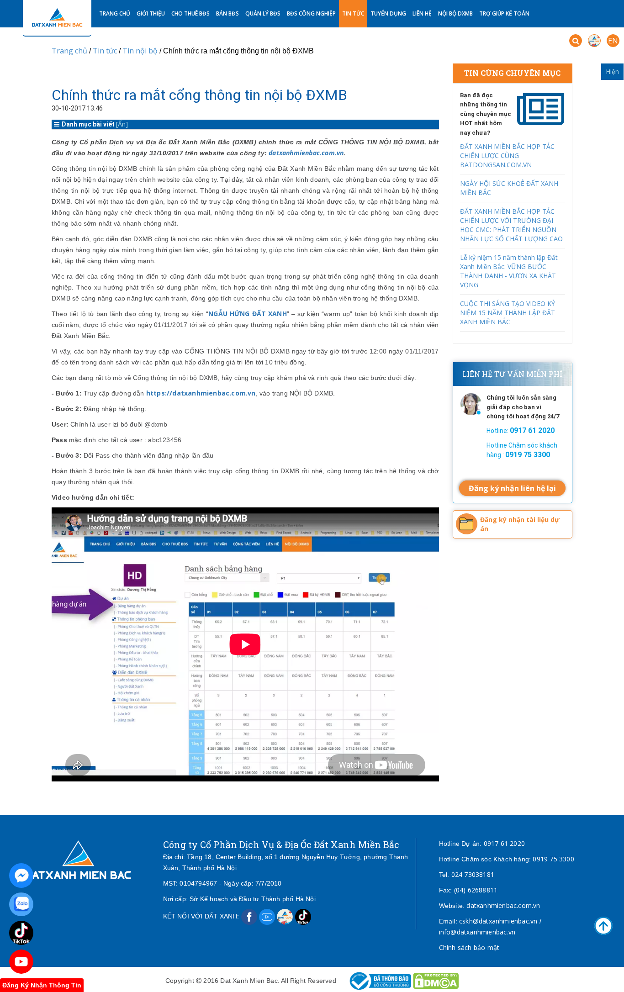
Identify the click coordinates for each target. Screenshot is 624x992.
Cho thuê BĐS (190, 13)
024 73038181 (472, 874)
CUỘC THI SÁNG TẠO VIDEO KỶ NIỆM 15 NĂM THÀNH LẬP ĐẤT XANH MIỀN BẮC (507, 312)
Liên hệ (422, 13)
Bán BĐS (227, 13)
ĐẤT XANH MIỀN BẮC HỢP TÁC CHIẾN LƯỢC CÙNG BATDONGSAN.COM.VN (507, 155)
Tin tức (353, 13)
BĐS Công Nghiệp (311, 13)
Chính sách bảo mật (469, 947)
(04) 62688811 (476, 890)
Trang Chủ (114, 13)
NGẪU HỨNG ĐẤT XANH (247, 313)
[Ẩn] (122, 124)
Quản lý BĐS (262, 13)
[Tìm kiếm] (575, 40)
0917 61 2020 (504, 843)
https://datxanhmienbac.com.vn (201, 393)
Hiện (612, 71)
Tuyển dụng (388, 13)
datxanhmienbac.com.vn (306, 152)
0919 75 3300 (553, 859)
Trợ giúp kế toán (504, 13)
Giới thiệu (151, 13)
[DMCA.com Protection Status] (436, 980)
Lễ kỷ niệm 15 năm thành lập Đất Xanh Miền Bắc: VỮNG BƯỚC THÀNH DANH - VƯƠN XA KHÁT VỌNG (509, 271)
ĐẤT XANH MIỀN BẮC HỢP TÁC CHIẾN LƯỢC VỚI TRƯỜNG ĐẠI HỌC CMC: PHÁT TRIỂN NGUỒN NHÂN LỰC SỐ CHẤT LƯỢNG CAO (511, 225)
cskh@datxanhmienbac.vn (498, 921)
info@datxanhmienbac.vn (477, 932)
